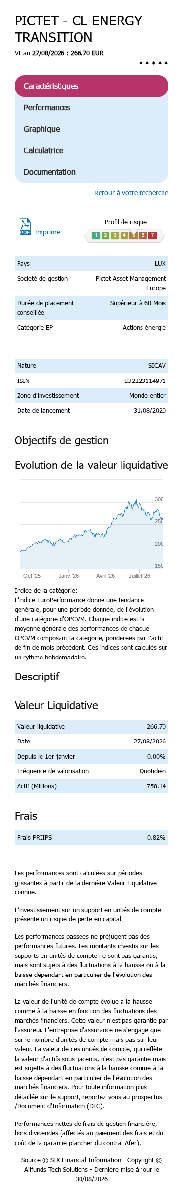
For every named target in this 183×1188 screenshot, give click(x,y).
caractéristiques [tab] (51, 86)
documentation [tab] (50, 172)
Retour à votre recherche (131, 192)
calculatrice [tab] (43, 150)
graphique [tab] (42, 129)
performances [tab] (47, 107)
